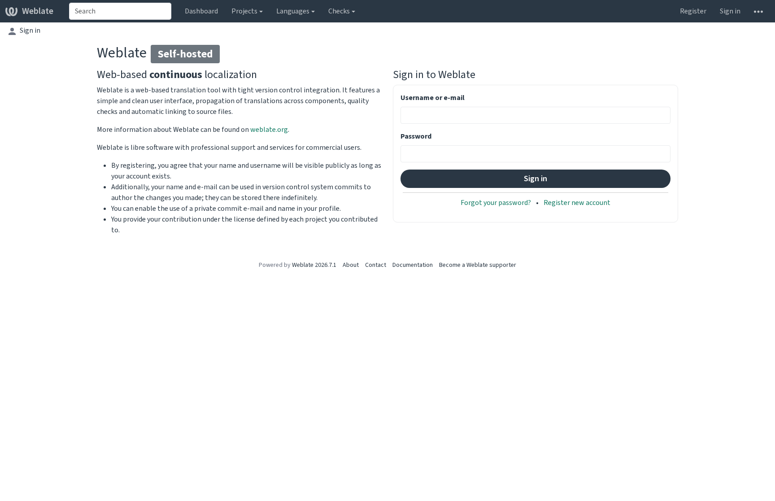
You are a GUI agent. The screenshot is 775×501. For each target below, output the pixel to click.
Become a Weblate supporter (477, 265)
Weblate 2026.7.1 (314, 265)
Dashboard (201, 11)
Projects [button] (244, 11)
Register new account (577, 202)
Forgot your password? (496, 202)
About (351, 265)
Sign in (730, 11)
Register (693, 11)
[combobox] (120, 11)
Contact (375, 265)
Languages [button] (292, 11)
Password (416, 136)
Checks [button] (339, 11)
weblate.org (269, 129)
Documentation (412, 265)
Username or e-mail (433, 97)
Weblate (37, 11)
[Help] (758, 11)
